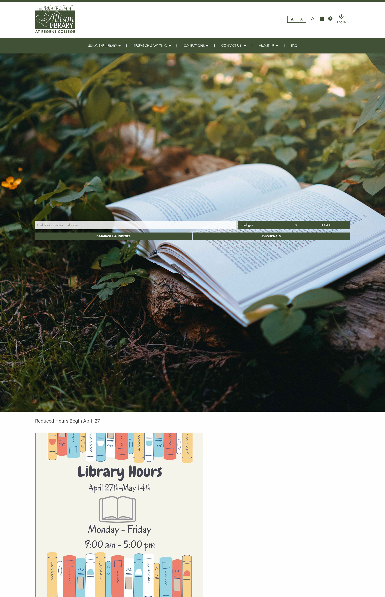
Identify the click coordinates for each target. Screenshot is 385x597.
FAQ (294, 45)
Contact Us (231, 45)
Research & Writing (150, 45)
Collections (194, 45)
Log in (341, 22)
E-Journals (271, 236)
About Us (267, 45)
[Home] (55, 19)
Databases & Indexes (113, 236)
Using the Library (102, 45)
